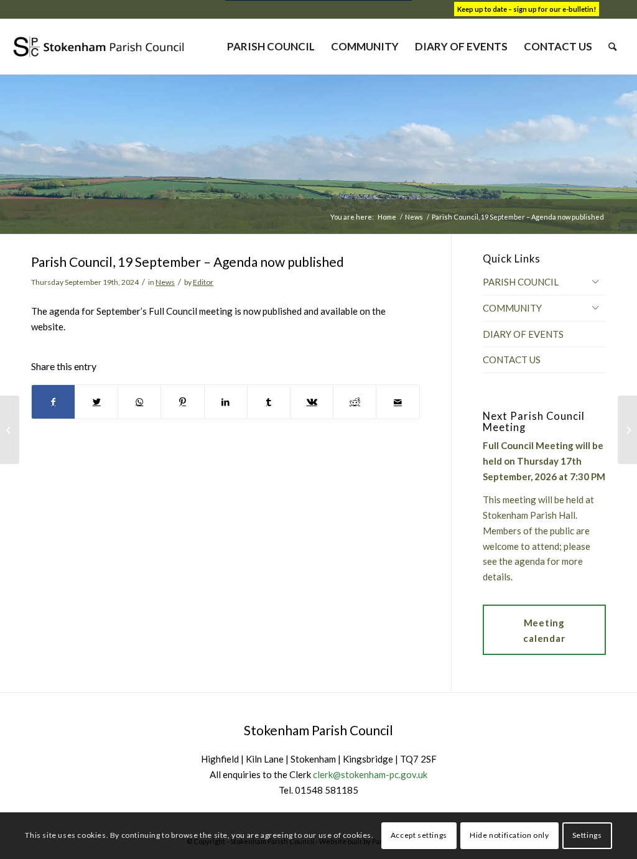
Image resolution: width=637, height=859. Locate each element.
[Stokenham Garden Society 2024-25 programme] (9, 430)
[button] (595, 281)
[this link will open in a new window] (53, 402)
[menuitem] (271, 46)
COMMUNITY (512, 307)
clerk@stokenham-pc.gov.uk (370, 774)
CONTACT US (512, 359)
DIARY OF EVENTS (523, 334)
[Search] (612, 46)
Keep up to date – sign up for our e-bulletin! (526, 9)
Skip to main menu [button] (318, 683)
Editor (203, 282)
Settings (587, 835)
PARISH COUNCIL (521, 281)
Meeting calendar (544, 630)
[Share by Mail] (397, 402)
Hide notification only (509, 835)
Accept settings (419, 835)
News (165, 282)
